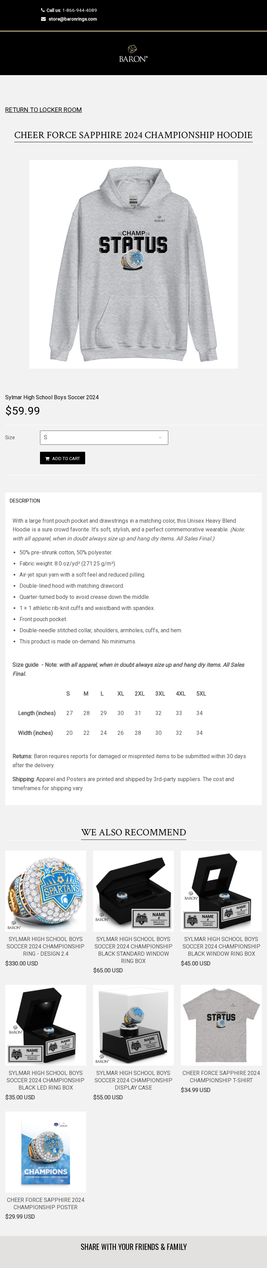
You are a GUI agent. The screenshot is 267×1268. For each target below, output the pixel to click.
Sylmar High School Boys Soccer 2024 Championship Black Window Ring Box (221, 946)
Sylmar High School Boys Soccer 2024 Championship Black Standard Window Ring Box (133, 950)
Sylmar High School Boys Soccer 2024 (52, 397)
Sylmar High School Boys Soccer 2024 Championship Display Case (133, 1080)
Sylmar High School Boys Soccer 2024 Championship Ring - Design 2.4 (45, 946)
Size (10, 437)
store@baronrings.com (73, 19)
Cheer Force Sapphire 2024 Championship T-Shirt (221, 1077)
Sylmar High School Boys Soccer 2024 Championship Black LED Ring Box (45, 1080)
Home (11, 88)
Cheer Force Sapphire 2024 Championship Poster (45, 1204)
